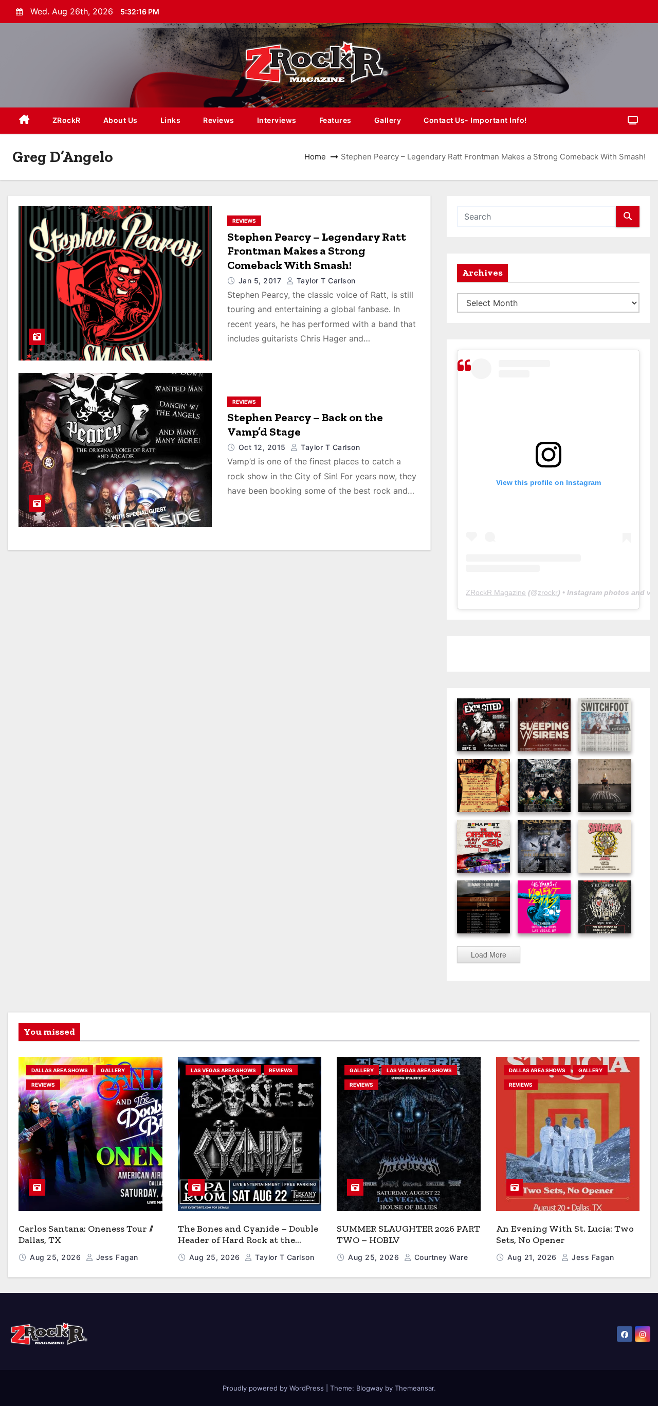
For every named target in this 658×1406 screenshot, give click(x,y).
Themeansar (414, 1388)
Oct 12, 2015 (263, 447)
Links (170, 120)
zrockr (548, 592)
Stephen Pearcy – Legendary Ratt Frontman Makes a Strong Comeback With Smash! (316, 251)
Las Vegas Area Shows (223, 1070)
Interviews (277, 120)
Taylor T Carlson (325, 280)
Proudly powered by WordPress (274, 1388)
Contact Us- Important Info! (475, 120)
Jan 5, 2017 (261, 280)
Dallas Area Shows (59, 1070)
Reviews (218, 120)
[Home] (24, 120)
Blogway (369, 1388)
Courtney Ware (440, 1257)
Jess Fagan (116, 1257)
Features (335, 120)
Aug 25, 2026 (56, 1257)
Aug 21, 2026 (533, 1257)
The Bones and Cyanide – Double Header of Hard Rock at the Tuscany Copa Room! (248, 1240)
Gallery (387, 120)
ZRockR (66, 120)
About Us (120, 120)
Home (315, 156)
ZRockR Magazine (496, 592)
